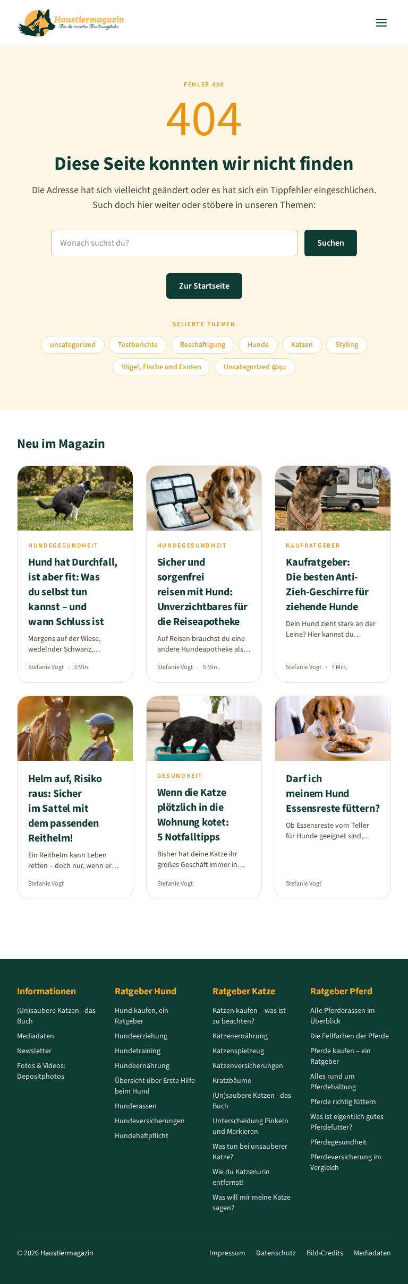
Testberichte (138, 345)
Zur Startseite (204, 286)
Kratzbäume (231, 1080)
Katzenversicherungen (247, 1066)
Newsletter (34, 1051)
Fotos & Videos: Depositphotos (41, 1071)
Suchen (330, 243)
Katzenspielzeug (238, 1051)
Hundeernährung (142, 1066)
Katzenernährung (240, 1036)
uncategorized (73, 345)
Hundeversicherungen (150, 1121)
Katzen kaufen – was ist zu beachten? (249, 1016)
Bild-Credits (325, 1253)
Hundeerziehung (141, 1036)
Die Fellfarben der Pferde (349, 1036)
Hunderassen (136, 1106)
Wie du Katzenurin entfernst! (241, 1177)
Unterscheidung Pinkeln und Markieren (250, 1126)
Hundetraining (137, 1051)
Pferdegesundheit (338, 1142)
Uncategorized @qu (255, 367)
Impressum (227, 1253)
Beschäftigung (202, 345)
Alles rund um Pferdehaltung (333, 1081)
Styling (346, 345)
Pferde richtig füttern (343, 1102)
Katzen (302, 345)
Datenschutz (276, 1253)
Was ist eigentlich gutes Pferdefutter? (347, 1122)
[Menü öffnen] (381, 22)
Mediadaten (35, 1036)
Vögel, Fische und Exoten (161, 367)
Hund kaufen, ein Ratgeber (141, 1016)
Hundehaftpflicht (141, 1136)
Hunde (258, 345)
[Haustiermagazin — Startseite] (71, 22)
